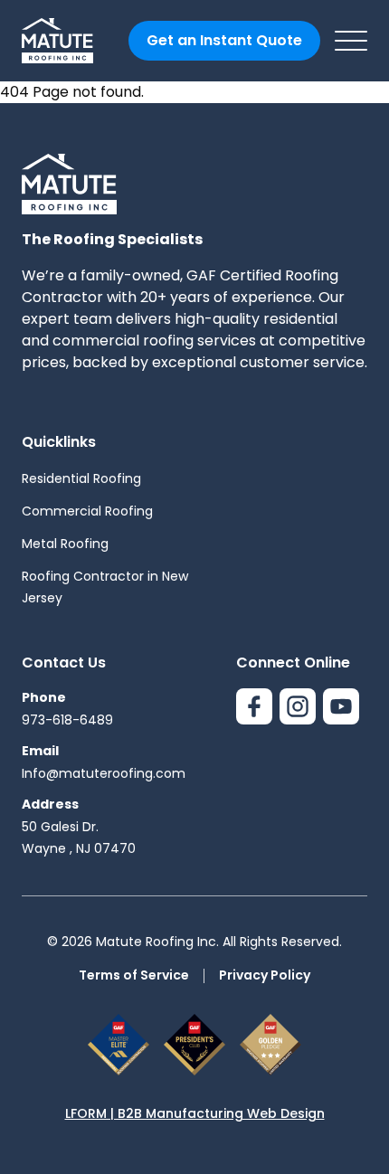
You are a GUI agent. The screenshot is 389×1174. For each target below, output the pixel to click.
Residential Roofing (81, 478)
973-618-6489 (67, 720)
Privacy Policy (264, 975)
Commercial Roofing (87, 511)
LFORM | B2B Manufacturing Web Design (195, 1113)
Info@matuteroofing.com (103, 773)
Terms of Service (134, 975)
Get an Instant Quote (224, 40)
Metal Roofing (65, 544)
